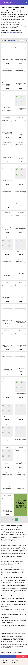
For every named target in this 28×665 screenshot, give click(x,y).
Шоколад (20, 282)
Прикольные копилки (7, 495)
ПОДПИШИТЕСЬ (21, 656)
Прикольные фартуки (20, 117)
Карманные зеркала (21, 472)
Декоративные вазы (7, 44)
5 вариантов (21, 378)
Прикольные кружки (7, 212)
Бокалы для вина (7, 165)
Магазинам (5, 660)
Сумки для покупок (7, 472)
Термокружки (21, 68)
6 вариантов (21, 165)
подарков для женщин (12, 32)
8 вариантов (7, 237)
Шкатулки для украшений (7, 68)
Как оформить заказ (14, 660)
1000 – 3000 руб (20, 40)
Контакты (5, 662)
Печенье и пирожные (7, 117)
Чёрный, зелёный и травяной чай (21, 259)
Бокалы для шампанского (7, 142)
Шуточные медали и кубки (21, 44)
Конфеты (7, 282)
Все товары (4, 40)
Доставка (14, 662)
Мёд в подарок (21, 142)
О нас (23, 660)
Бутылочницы (21, 447)
